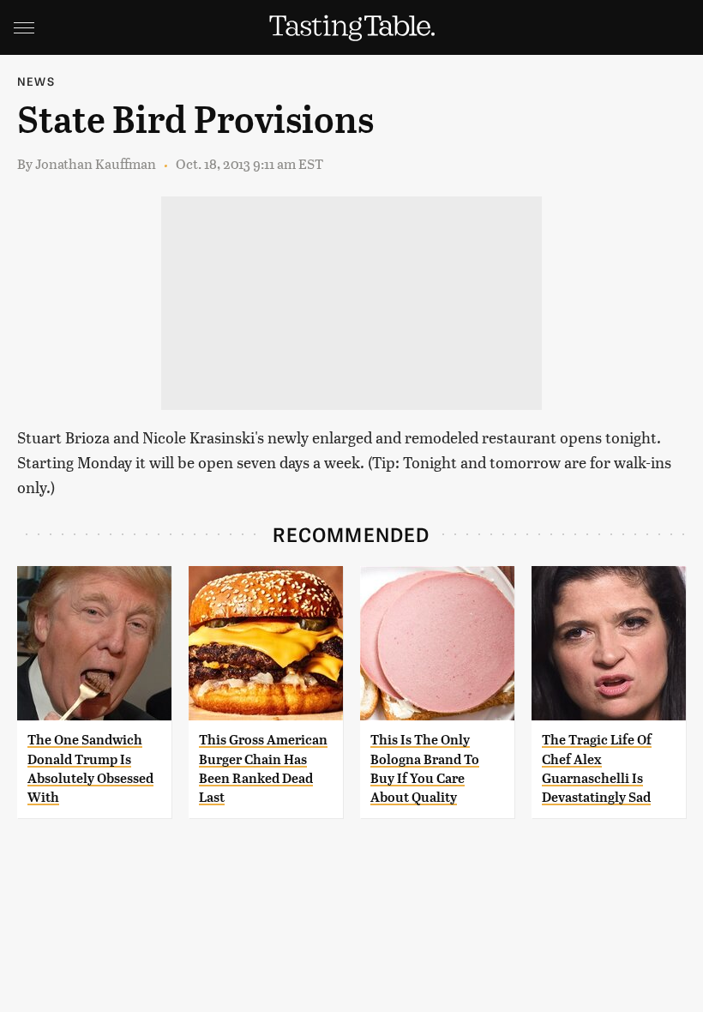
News (36, 81)
